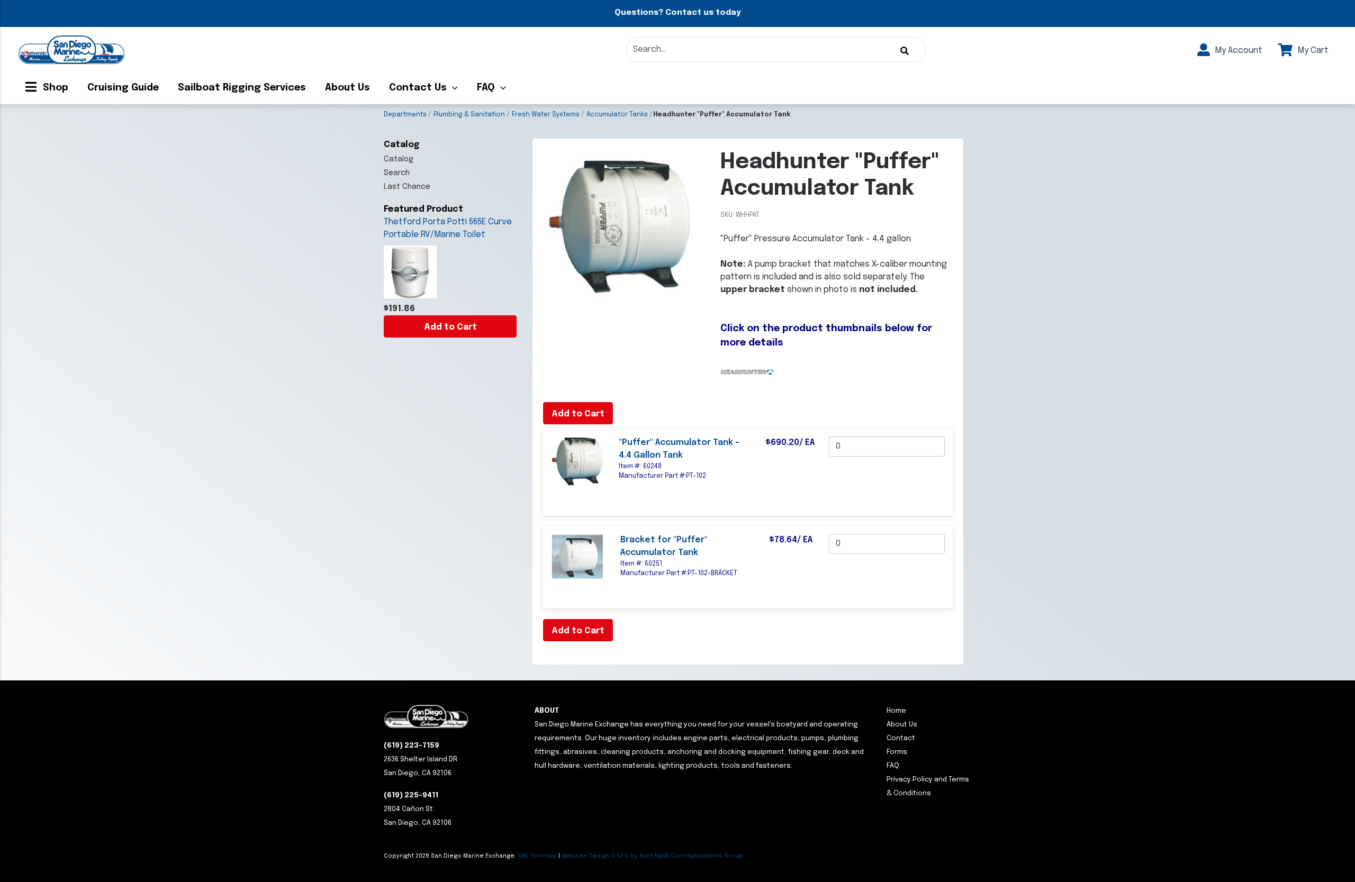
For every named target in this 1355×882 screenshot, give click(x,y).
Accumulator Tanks (617, 115)
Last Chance (407, 186)
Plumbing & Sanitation (469, 115)
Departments (405, 115)
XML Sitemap (537, 856)
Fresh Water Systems (546, 115)
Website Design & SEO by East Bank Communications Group (652, 856)
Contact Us (418, 88)
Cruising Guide (123, 88)
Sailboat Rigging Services (242, 88)
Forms (897, 752)
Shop (54, 88)
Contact (901, 738)
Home (896, 710)
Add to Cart (450, 327)
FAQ (486, 88)
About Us (347, 88)
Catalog (398, 159)
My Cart (1312, 50)
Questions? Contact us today (677, 12)
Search (397, 173)
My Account (1237, 50)
